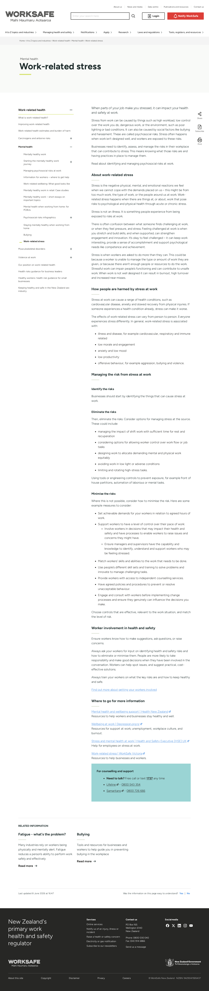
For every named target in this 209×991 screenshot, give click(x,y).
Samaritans (115, 791)
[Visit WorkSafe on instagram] (185, 926)
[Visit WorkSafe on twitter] (173, 926)
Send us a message (136, 947)
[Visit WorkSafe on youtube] (191, 926)
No (188, 893)
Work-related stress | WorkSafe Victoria (118, 753)
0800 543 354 (130, 784)
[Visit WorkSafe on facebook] (167, 926)
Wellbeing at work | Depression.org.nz (116, 724)
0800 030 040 (141, 937)
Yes (181, 893)
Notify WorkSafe (188, 16)
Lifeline (112, 784)
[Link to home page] (29, 20)
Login (156, 16)
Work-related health (61, 41)
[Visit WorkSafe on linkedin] (179, 926)
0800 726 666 (136, 791)
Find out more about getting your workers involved (124, 689)
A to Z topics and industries (38, 41)
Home (22, 41)
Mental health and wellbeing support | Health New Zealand (131, 711)
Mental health (78, 41)
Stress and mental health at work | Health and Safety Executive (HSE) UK (140, 741)
